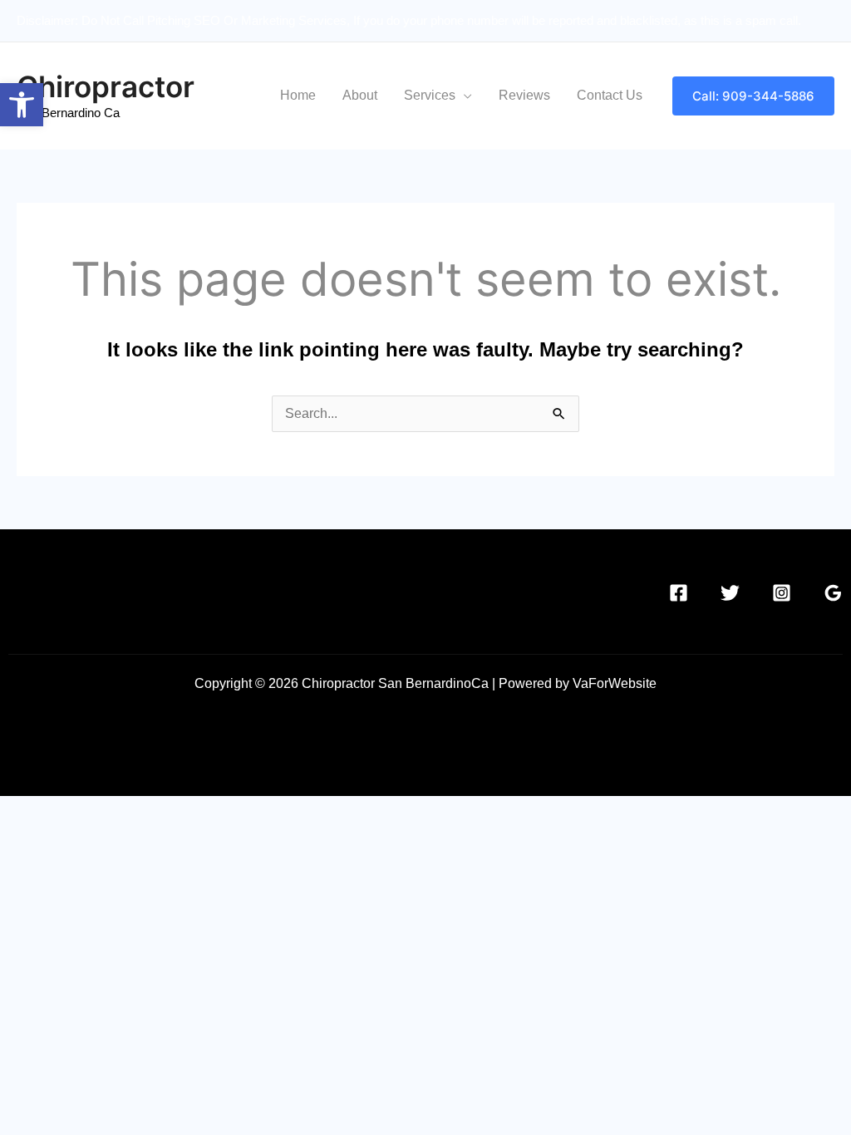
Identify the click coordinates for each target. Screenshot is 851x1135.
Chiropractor (105, 86)
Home (298, 95)
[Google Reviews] (833, 592)
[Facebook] (678, 592)
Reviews (524, 95)
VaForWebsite (615, 683)
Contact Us (609, 95)
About (359, 95)
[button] (21, 104)
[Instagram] (781, 592)
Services (429, 95)
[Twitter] (730, 592)
